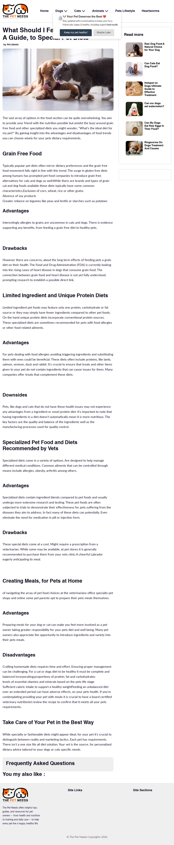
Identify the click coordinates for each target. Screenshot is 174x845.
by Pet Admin (11, 44)
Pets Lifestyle (125, 11)
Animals (98, 11)
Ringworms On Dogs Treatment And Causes (153, 145)
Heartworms (150, 11)
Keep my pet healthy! (76, 32)
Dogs (59, 11)
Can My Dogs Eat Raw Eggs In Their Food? (154, 126)
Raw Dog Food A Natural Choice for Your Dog (154, 47)
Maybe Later (104, 32)
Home (44, 11)
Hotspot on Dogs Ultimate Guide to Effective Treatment (152, 89)
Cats (78, 11)
